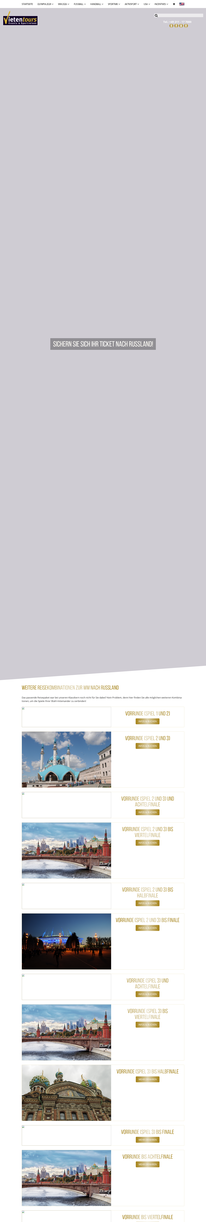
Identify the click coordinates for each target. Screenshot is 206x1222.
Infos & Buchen (147, 721)
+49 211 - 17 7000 (180, 22)
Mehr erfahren (148, 1079)
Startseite (27, 4)
